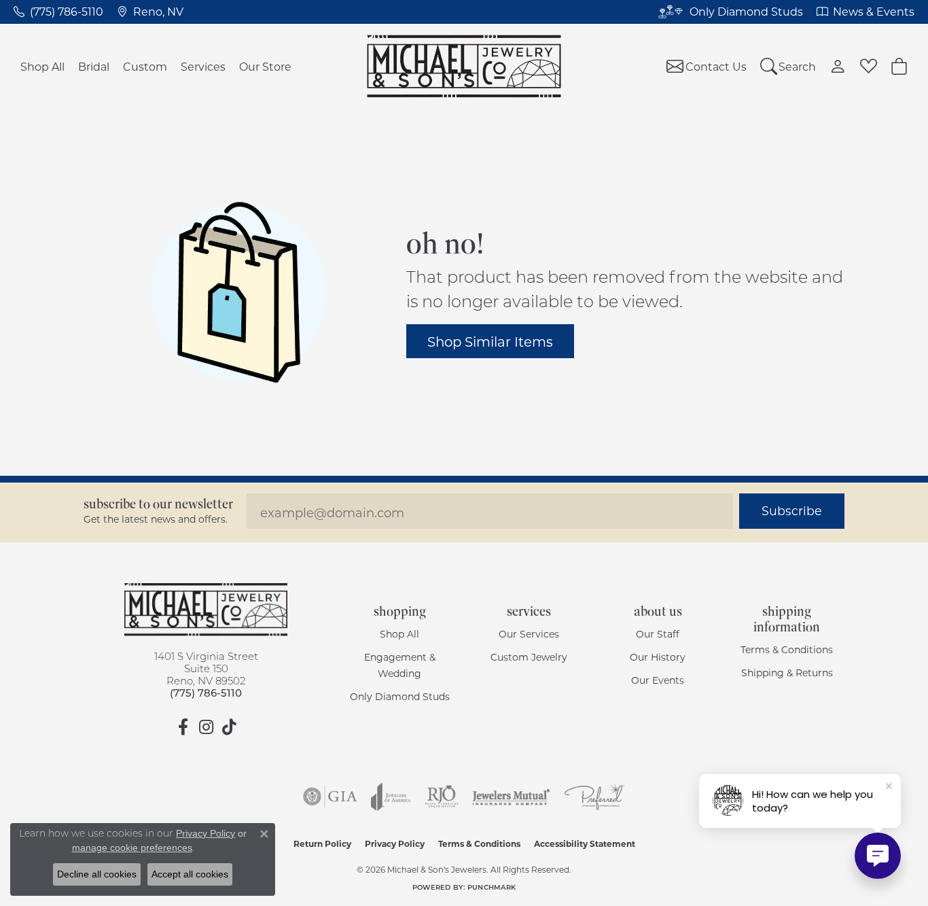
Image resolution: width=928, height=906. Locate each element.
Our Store (265, 66)
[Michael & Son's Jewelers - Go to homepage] (205, 609)
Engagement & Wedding (399, 665)
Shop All (42, 66)
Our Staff (657, 633)
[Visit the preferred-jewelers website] (594, 797)
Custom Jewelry (528, 656)
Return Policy (322, 843)
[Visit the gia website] (330, 797)
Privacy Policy (395, 843)
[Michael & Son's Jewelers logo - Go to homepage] (464, 66)
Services (203, 66)
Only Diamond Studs (400, 696)
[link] (58, 11)
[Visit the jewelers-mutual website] (511, 797)
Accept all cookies (189, 874)
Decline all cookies (97, 874)
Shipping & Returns (787, 672)
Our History (657, 656)
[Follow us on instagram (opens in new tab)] (206, 727)
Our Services (529, 633)
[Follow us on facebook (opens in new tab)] (183, 727)
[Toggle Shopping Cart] (899, 66)
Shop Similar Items (490, 341)
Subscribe (792, 511)
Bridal (93, 66)
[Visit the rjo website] (442, 797)
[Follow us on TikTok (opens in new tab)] (229, 727)
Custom (145, 66)
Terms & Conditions (786, 649)
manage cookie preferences (132, 847)
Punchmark (491, 887)
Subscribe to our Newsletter (158, 504)
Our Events (657, 680)
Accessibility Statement (584, 843)
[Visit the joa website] (390, 797)
